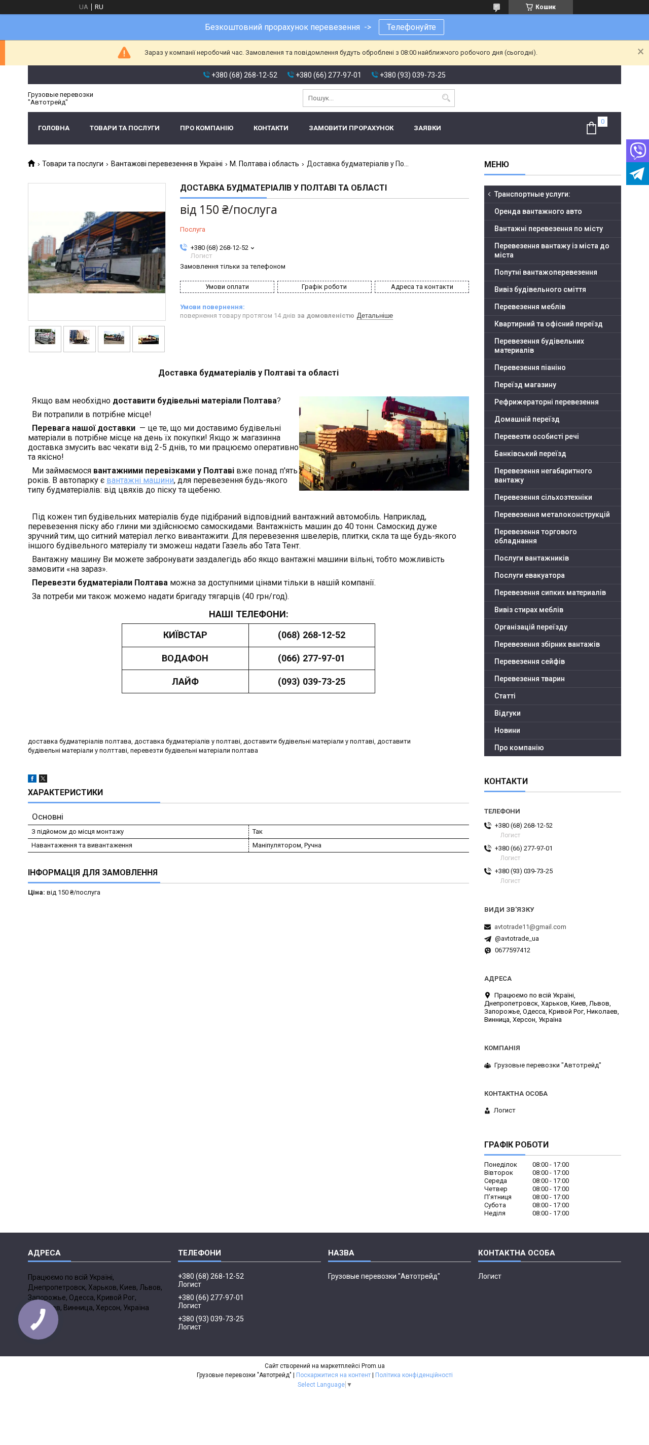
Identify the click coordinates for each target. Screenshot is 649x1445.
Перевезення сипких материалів (550, 592)
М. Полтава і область (264, 164)
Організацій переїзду (530, 627)
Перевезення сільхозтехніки (543, 497)
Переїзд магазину (525, 385)
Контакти (271, 128)
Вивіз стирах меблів (528, 610)
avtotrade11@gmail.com (530, 927)
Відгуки (507, 713)
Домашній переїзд (527, 419)
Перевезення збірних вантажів (547, 644)
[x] (43, 780)
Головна (53, 128)
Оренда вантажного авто (538, 211)
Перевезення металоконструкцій (552, 514)
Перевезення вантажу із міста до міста (551, 250)
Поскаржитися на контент (333, 1375)
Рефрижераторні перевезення (546, 402)
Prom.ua (373, 1365)
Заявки (427, 128)
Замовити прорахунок (351, 128)
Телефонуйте (411, 27)
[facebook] (32, 780)
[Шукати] (446, 98)
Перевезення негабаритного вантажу (543, 475)
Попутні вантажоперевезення (545, 272)
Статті (505, 696)
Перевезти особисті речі (536, 436)
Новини (507, 730)
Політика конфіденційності (414, 1375)
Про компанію (206, 128)
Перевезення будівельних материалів (539, 345)
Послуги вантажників (531, 558)
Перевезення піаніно (530, 367)
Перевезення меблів (529, 307)
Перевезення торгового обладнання (535, 536)
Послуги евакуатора (529, 575)
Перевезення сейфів (529, 661)
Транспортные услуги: (532, 194)
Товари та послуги (125, 128)
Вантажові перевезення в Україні (167, 164)
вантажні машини (140, 480)
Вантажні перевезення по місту (548, 229)
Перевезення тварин (529, 679)
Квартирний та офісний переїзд (548, 324)
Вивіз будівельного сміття (540, 289)
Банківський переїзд (530, 454)
